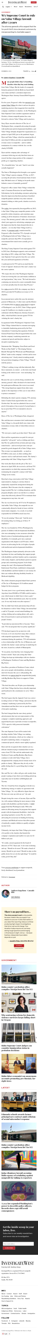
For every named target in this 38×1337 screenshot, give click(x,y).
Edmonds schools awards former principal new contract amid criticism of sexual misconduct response (18, 1116)
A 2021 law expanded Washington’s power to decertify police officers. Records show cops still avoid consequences (16, 1207)
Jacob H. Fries (15, 941)
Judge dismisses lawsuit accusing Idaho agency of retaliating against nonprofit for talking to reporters (17, 1175)
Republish (25, 71)
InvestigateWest (10, 1330)
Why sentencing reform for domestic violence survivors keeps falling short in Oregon (18, 1017)
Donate (33, 2)
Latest (5, 1088)
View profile (15, 897)
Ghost (24, 1330)
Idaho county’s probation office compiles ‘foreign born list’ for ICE (17, 988)
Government (6, 12)
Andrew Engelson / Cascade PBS (14, 77)
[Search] (3, 7)
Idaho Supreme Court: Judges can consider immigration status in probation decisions (16, 1048)
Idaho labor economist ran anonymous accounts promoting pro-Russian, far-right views (18, 1078)
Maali (29, 1330)
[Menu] (2, 2)
